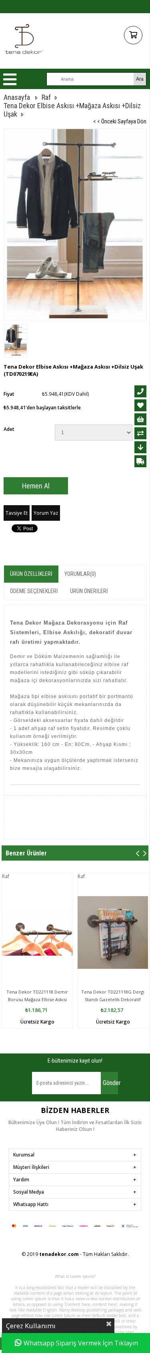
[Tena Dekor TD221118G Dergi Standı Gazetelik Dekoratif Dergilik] (113, 933)
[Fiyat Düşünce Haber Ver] (140, 447)
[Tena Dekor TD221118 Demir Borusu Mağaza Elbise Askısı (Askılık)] (37, 933)
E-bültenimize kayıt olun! (75, 1060)
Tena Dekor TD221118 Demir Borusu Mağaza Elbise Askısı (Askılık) (37, 999)
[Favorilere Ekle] (140, 405)
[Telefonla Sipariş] (140, 391)
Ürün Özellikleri (31, 574)
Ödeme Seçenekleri (34, 591)
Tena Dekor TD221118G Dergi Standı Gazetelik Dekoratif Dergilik (112, 999)
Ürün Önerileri (89, 591)
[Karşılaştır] (140, 433)
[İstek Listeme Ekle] (140, 419)
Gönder (110, 1083)
